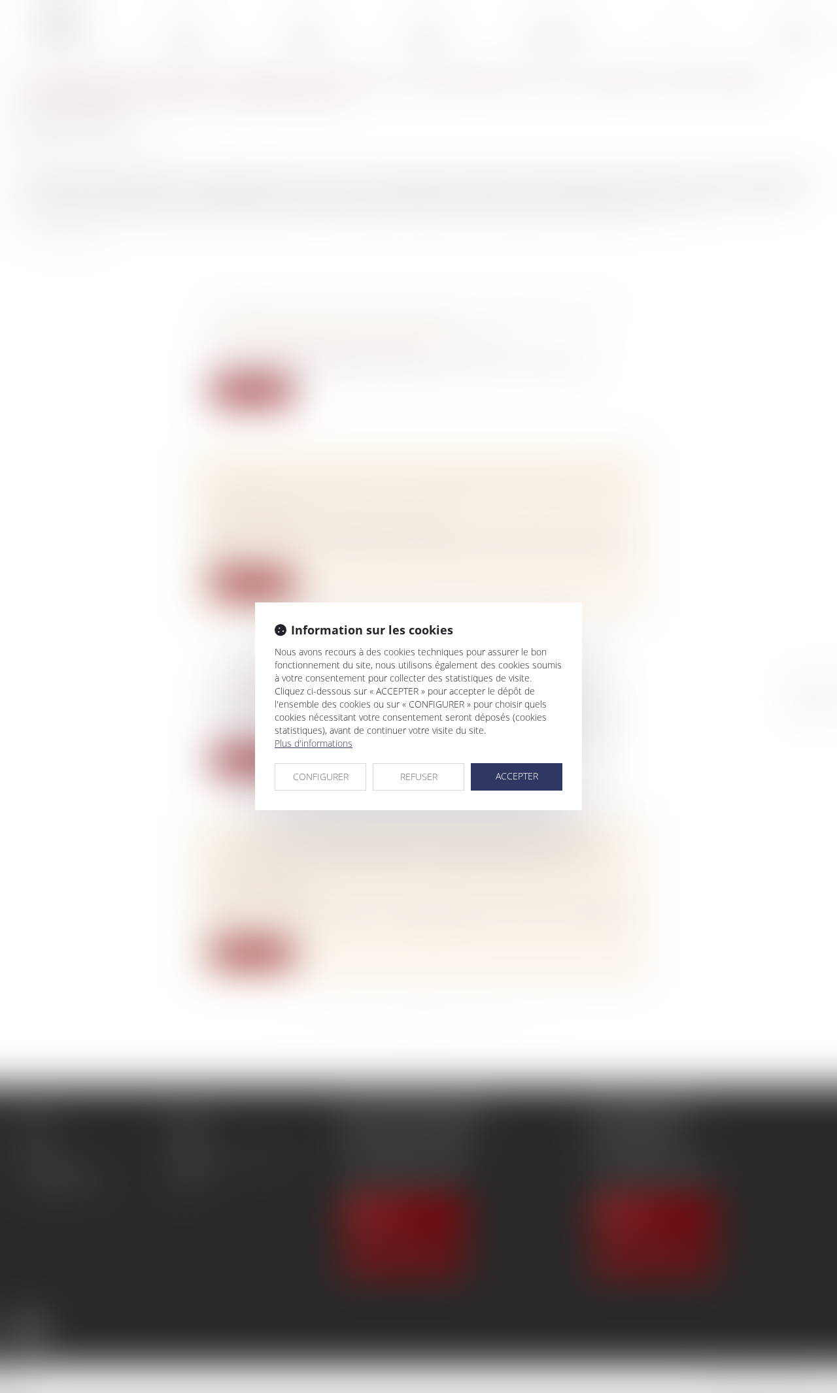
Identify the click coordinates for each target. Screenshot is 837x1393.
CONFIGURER (321, 776)
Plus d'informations (313, 743)
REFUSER (418, 776)
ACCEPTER (517, 776)
